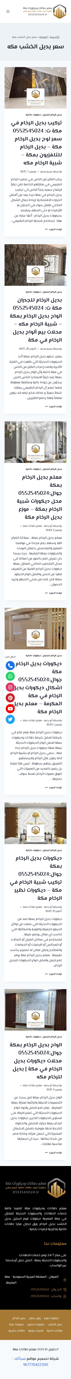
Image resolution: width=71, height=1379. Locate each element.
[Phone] (10, 665)
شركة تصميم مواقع (43, 1359)
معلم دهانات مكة (24, 1349)
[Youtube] (10, 708)
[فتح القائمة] (8, 11)
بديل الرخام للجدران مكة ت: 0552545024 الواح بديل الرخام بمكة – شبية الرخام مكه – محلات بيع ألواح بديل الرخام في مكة (36, 320)
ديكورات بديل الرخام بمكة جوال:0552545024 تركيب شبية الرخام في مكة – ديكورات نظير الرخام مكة (36, 878)
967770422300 (35, 1365)
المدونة (43, 37)
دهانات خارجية (17, 1331)
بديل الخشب (55, 1324)
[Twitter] (10, 719)
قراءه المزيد (53, 229)
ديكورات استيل (35, 1324)
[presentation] (35, 88)
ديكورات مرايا (16, 1324)
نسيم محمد (46, 172)
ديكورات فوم (51, 1318)
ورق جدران (35, 1318)
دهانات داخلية (55, 1331)
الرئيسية (54, 37)
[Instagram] (10, 687)
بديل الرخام (18, 1318)
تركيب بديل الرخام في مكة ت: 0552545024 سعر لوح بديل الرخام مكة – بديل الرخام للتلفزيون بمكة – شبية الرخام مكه (36, 143)
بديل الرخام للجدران (52, 115)
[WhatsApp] (10, 676)
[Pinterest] (10, 697)
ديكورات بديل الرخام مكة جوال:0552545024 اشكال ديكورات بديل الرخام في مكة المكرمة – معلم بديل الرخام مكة (37, 688)
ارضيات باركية (35, 1331)
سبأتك (20, 1359)
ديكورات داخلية (33, 115)
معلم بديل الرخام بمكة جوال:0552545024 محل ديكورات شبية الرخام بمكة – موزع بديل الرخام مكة (39, 497)
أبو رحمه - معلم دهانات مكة (37, 526)
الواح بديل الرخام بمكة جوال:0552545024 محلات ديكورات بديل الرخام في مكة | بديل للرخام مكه (36, 1061)
